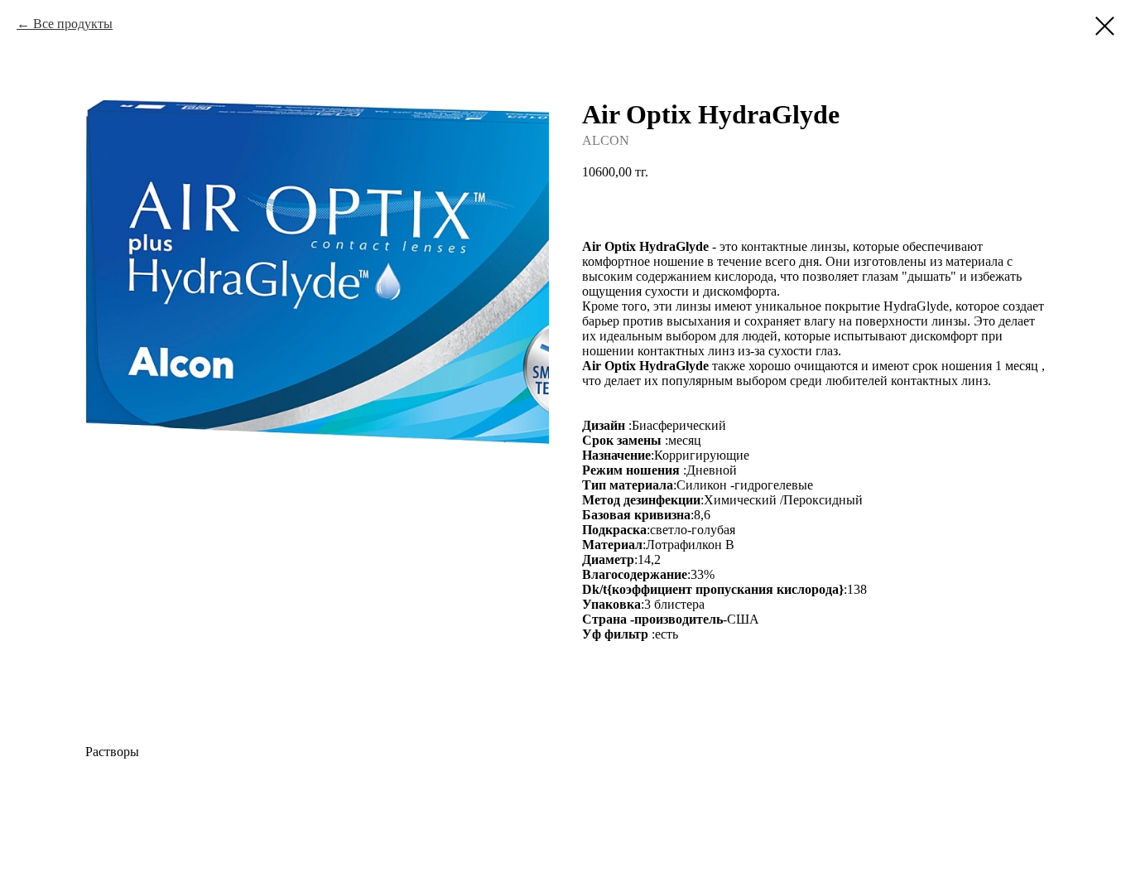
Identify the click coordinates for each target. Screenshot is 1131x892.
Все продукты (73, 24)
